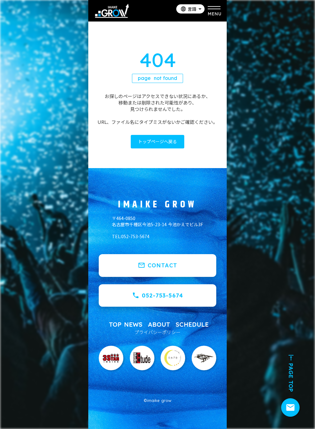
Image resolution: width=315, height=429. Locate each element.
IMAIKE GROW (157, 205)
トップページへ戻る (157, 141)
